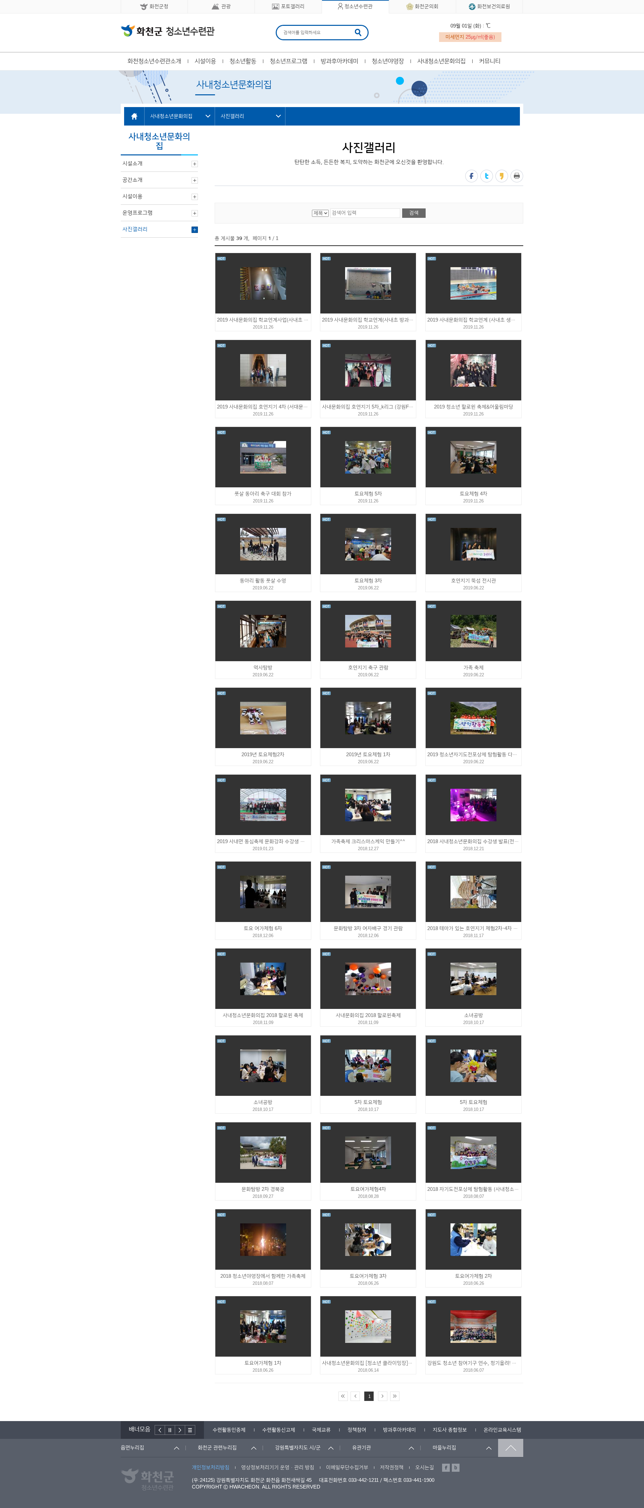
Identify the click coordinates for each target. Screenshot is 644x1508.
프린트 (517, 176)
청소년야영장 (388, 61)
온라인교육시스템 (502, 1430)
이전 (160, 1430)
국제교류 (321, 1430)
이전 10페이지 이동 (355, 1396)
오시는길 (424, 1467)
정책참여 (356, 1430)
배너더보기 (190, 1430)
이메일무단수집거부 (347, 1467)
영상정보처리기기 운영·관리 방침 (277, 1467)
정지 (170, 1430)
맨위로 (510, 1448)
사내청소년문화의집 (441, 61)
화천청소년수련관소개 (154, 61)
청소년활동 (242, 61)
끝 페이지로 (394, 1396)
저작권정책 (392, 1467)
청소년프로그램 (288, 61)
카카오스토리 (501, 176)
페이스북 (471, 176)
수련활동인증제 (229, 1430)
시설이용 (205, 61)
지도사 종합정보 (450, 1430)
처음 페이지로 (343, 1396)
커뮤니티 (489, 61)
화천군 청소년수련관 (168, 31)
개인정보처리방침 (210, 1467)
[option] (229, 1430)
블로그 (456, 1468)
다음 (180, 1430)
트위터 (486, 176)
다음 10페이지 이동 (382, 1396)
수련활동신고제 (278, 1430)
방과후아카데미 (339, 61)
